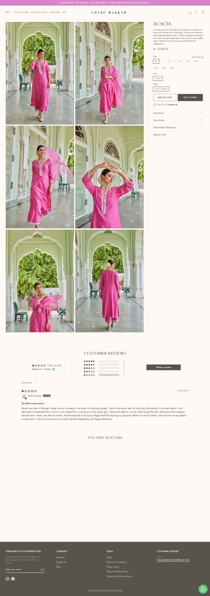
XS (156, 61)
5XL (164, 68)
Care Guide (158, 120)
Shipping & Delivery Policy (119, 576)
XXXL (196, 61)
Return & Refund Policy (117, 571)
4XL (156, 68)
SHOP (7, 12)
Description (158, 113)
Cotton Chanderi (161, 89)
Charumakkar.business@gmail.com (173, 559)
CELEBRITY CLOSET (39, 12)
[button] (89, 375)
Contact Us (61, 562)
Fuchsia (158, 78)
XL (180, 61)
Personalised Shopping (164, 127)
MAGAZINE (55, 12)
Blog (58, 566)
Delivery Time (159, 134)
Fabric (155, 84)
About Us (60, 557)
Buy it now (190, 97)
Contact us (172, 105)
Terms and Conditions (116, 562)
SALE (64, 12)
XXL (187, 61)
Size (176, 56)
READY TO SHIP (21, 12)
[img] (29, 391)
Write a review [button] (163, 367)
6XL (171, 68)
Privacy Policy (113, 566)
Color (155, 73)
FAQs (109, 557)
